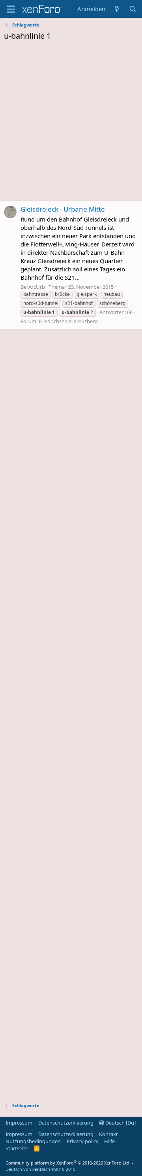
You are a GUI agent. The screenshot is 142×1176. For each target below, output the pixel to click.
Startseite (17, 1148)
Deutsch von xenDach (40, 1169)
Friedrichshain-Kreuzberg (68, 321)
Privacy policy (83, 1141)
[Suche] (132, 9)
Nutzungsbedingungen (33, 1141)
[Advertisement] (71, 123)
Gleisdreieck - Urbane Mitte (63, 209)
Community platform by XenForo (68, 1163)
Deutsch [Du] (120, 1122)
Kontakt (108, 1134)
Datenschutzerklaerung (65, 1122)
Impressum (19, 1122)
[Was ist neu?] (117, 9)
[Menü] (11, 9)
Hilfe (109, 1141)
